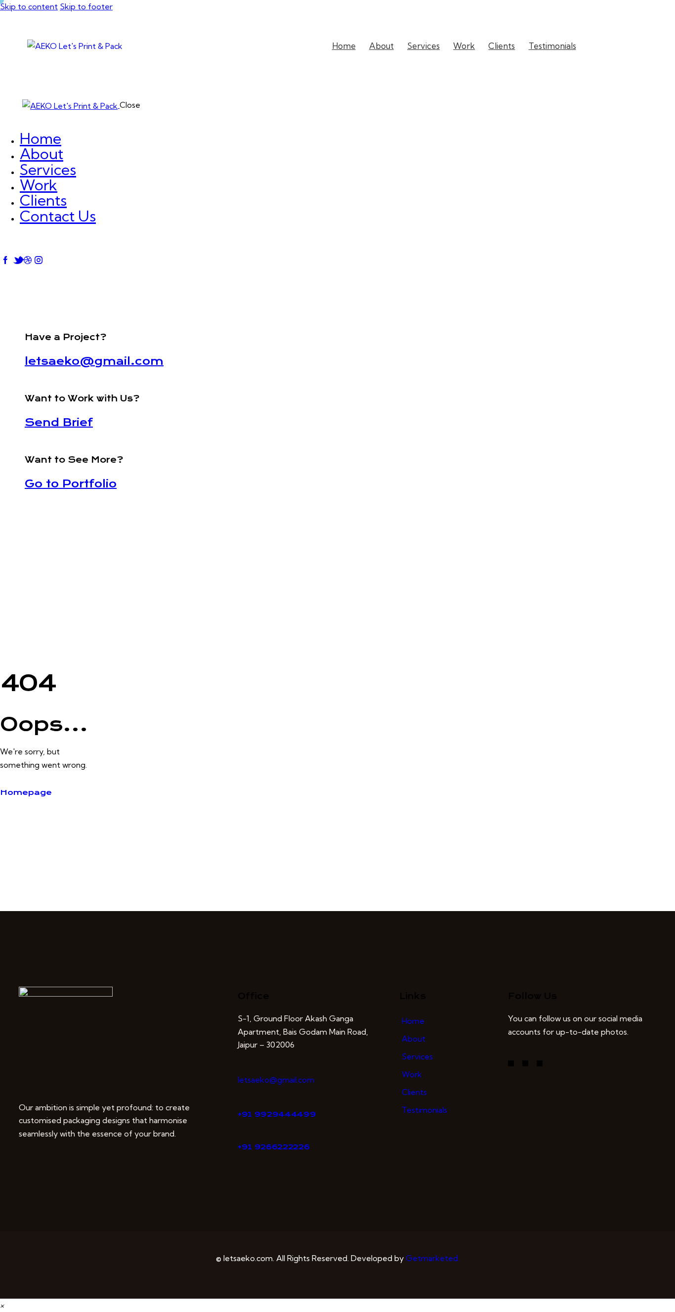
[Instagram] (525, 1063)
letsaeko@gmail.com (94, 361)
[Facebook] (511, 1063)
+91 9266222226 (274, 1146)
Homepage (26, 792)
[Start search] (602, 46)
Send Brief (59, 422)
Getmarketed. (433, 1258)
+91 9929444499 (277, 1114)
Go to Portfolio (71, 484)
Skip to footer (86, 6)
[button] (2, 1305)
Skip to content (29, 6)
